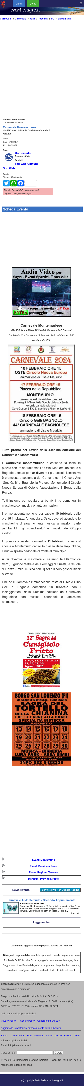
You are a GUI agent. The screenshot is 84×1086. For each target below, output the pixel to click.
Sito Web (9, 168)
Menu (19, 3)
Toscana (43, 18)
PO (52, 18)
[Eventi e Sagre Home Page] (3, 6)
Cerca (33, 3)
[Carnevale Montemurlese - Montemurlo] (41, 441)
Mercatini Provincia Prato (43, 878)
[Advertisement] (42, 74)
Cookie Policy (27, 1020)
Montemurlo (64, 18)
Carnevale (6, 18)
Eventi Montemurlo (43, 860)
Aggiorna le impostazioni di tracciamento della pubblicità (31, 1027)
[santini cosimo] (41, 765)
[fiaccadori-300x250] (41, 315)
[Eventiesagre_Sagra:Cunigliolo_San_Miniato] (41, 688)
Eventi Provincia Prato (43, 866)
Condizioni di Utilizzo (48, 1020)
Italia (32, 18)
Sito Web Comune (26, 164)
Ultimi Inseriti (17, 1035)
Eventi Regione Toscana (43, 872)
